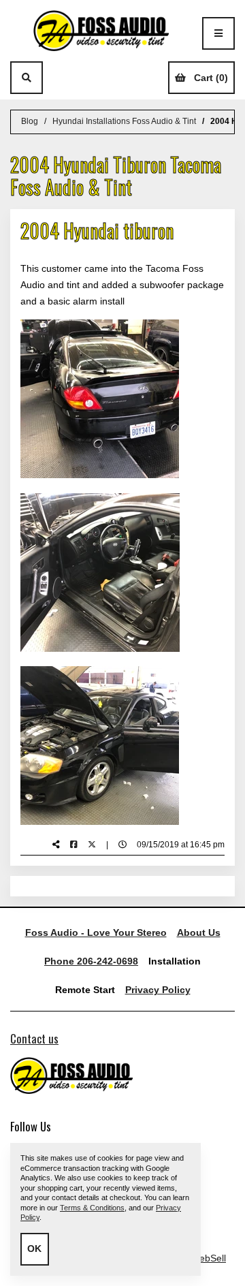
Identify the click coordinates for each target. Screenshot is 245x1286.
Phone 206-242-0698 (91, 961)
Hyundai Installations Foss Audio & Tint (124, 121)
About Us (198, 932)
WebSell (208, 1258)
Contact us (34, 1038)
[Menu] (218, 33)
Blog (29, 121)
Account (59, 77)
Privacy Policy (158, 989)
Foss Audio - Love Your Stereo (96, 932)
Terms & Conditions (92, 1208)
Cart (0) (211, 77)
